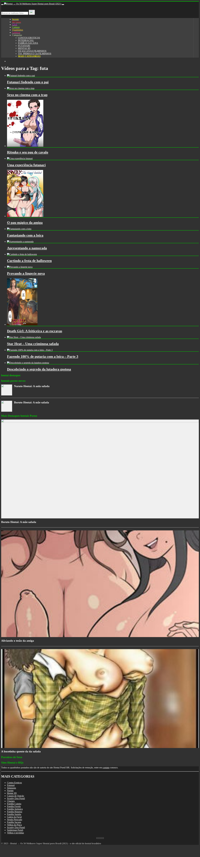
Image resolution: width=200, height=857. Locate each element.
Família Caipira (14, 803)
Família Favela (14, 806)
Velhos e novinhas (15, 833)
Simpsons (11, 788)
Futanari (11, 785)
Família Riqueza (14, 811)
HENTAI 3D (24, 48)
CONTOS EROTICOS (29, 37)
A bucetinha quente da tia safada (21, 751)
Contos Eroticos (14, 782)
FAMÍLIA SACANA (28, 43)
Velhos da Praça (14, 825)
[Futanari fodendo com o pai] (21, 75)
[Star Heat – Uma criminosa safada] (24, 337)
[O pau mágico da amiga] (25, 216)
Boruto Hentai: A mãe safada (31, 402)
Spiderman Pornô (15, 830)
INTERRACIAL (26, 40)
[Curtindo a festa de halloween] (22, 254)
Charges (11, 801)
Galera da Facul (14, 817)
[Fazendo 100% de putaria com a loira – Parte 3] (30, 350)
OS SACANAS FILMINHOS (32, 51)
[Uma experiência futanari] (20, 158)
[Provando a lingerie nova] (20, 267)
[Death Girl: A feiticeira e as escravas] (22, 324)
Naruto (10, 790)
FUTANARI (24, 45)
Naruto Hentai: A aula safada (31, 386)
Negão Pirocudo (14, 819)
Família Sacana (14, 822)
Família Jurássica (15, 809)
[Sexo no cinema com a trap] (20, 88)
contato (106, 767)
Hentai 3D (12, 793)
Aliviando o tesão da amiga (17, 640)
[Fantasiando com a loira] (19, 229)
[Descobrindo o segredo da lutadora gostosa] (28, 362)
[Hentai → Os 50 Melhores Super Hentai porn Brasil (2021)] (33, 3)
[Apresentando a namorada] (20, 241)
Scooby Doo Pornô (16, 798)
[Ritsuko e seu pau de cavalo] (25, 146)
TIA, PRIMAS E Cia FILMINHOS (34, 53)
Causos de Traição (15, 796)
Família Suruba (14, 814)
